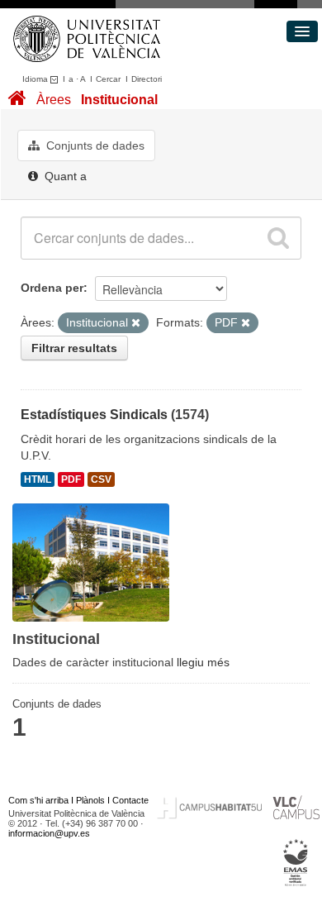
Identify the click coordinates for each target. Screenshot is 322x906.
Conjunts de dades (93, 145)
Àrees (53, 100)
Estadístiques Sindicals (94, 415)
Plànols (90, 800)
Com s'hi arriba (38, 800)
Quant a (64, 176)
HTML (37, 479)
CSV (101, 479)
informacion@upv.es (49, 833)
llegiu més (203, 662)
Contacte (130, 800)
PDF (71, 479)
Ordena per (52, 287)
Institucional (119, 100)
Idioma (36, 78)
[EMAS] (296, 862)
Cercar (108, 78)
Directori (146, 78)
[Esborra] (135, 323)
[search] (278, 238)
